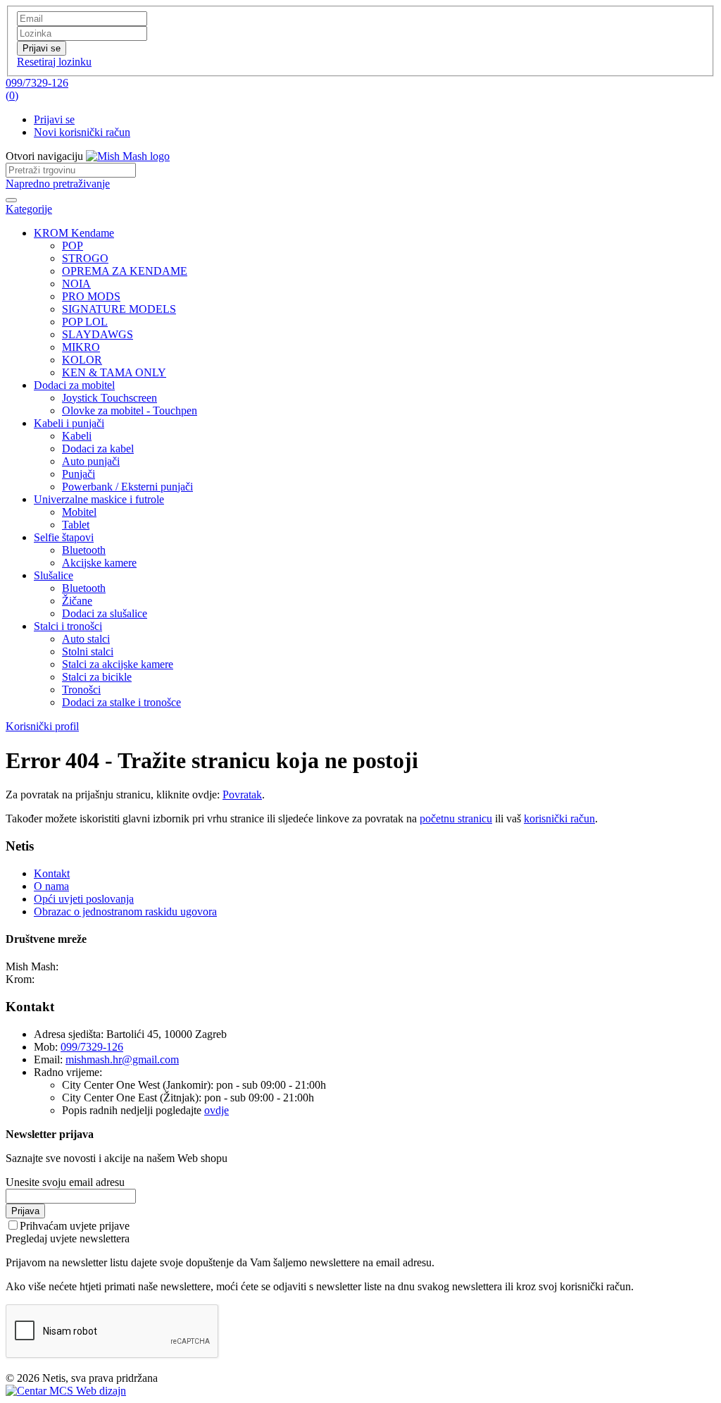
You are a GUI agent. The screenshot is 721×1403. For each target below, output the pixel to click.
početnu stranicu (456, 818)
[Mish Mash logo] (128, 156)
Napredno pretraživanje (58, 184)
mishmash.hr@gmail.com (122, 1059)
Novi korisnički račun (82, 132)
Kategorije (29, 209)
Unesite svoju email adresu (65, 1182)
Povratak (242, 795)
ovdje (216, 1110)
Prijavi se (54, 119)
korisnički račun (559, 818)
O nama (51, 886)
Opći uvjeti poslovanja (84, 899)
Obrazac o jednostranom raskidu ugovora (125, 911)
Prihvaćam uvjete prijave (75, 1226)
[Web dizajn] (66, 1391)
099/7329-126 (37, 83)
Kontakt (52, 873)
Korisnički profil (42, 726)
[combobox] (71, 170)
